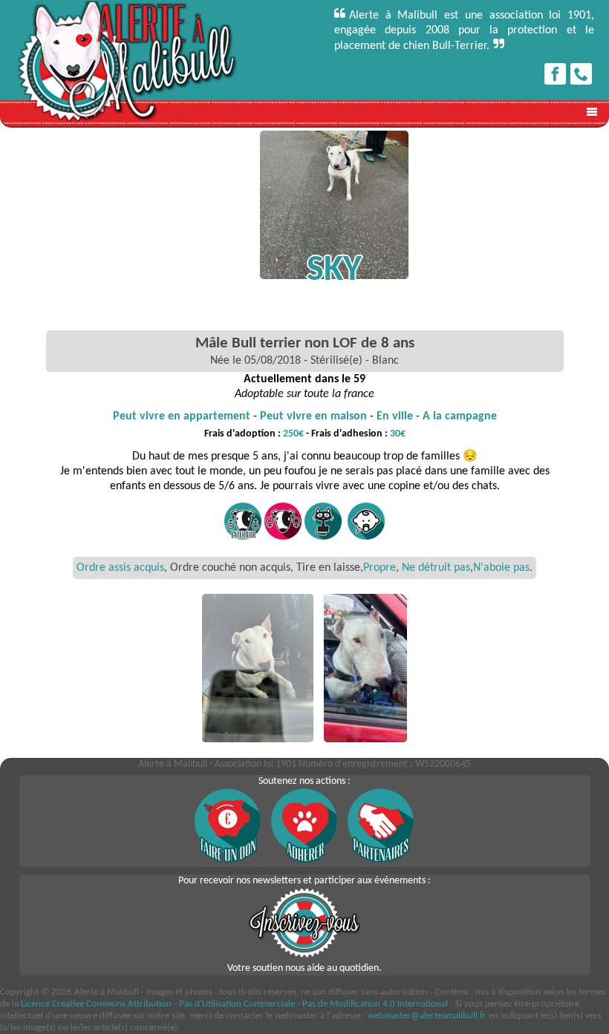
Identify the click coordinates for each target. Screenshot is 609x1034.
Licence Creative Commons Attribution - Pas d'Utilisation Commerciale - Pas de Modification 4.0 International (234, 1004)
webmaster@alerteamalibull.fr (427, 1016)
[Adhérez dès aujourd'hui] (304, 860)
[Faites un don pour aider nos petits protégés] (228, 860)
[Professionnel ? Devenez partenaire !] (381, 860)
